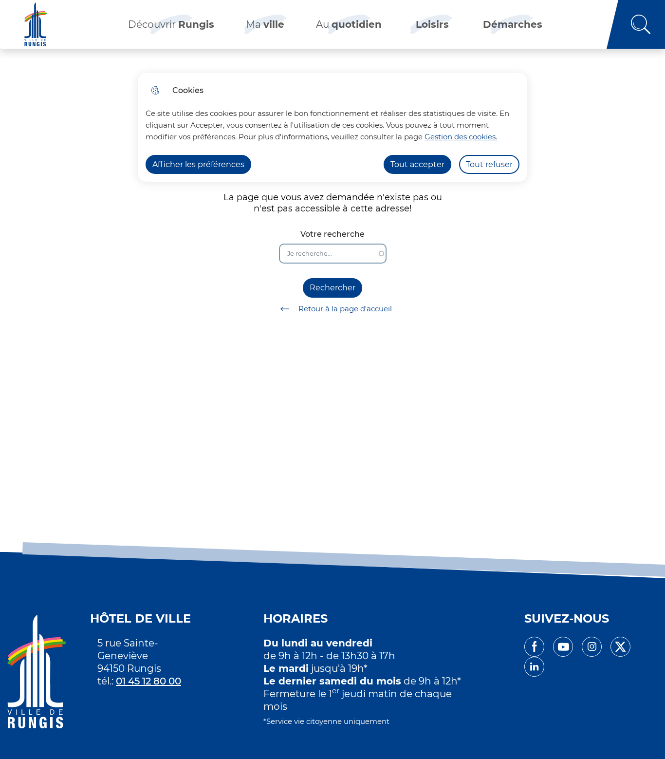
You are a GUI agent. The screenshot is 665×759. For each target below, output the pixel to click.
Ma (265, 24)
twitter (620, 647)
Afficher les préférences (198, 164)
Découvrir (171, 24)
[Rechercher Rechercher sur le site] (636, 24)
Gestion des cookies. (461, 136)
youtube (563, 647)
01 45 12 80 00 (148, 681)
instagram (592, 647)
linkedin (534, 667)
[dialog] (332, 127)
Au (349, 24)
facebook (534, 647)
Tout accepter (417, 164)
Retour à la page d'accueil (345, 308)
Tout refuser (489, 164)
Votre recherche (332, 234)
